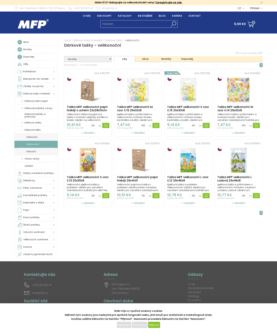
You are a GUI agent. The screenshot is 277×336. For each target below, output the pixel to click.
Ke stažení (145, 16)
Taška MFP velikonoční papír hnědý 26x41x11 (137, 178)
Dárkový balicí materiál (87, 40)
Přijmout (154, 325)
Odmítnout (139, 325)
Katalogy (125, 16)
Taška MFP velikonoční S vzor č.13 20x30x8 (88, 178)
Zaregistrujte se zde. (168, 2)
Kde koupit (104, 16)
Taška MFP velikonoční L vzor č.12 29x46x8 (188, 178)
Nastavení (124, 325)
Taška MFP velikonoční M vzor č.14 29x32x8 (235, 108)
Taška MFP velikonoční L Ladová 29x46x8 (234, 178)
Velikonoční (132, 40)
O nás (87, 16)
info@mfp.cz (110, 8)
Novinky (166, 59)
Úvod (67, 40)
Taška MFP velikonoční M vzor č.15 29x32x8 (135, 108)
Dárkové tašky (113, 40)
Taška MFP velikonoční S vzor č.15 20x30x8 (188, 108)
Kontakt (195, 16)
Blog (162, 16)
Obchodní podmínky (201, 288)
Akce (145, 59)
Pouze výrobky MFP (251, 53)
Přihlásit (255, 8)
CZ (239, 8)
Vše (124, 59)
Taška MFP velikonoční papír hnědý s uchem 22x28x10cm (87, 108)
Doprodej (187, 59)
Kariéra (177, 16)
